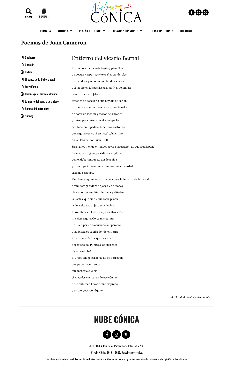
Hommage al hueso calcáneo (40, 94)
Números (44, 16)
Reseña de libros (90, 31)
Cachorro (29, 57)
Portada (45, 31)
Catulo (28, 72)
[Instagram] (198, 12)
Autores (63, 31)
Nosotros (186, 31)
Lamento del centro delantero (41, 101)
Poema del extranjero (36, 108)
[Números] (44, 11)
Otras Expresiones (161, 31)
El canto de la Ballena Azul (39, 79)
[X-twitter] (205, 12)
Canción (29, 64)
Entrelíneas (31, 86)
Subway (28, 116)
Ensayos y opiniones (125, 31)
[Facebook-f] (191, 12)
